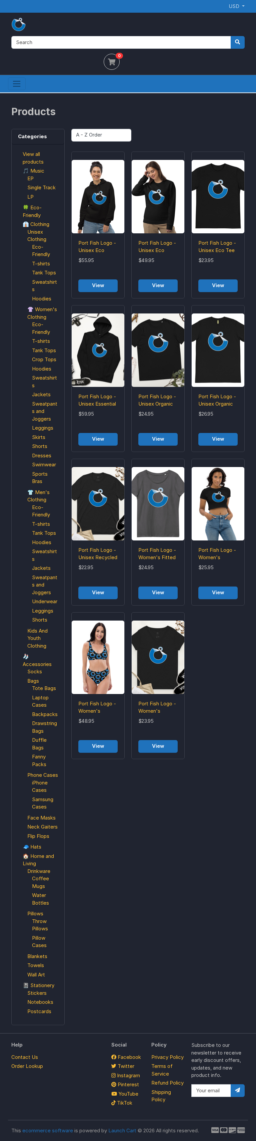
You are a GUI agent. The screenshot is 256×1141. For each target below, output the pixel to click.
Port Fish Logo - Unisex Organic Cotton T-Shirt (157, 400)
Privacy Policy (167, 1057)
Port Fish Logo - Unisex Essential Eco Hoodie (97, 400)
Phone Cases (42, 775)
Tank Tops (44, 272)
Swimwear (44, 464)
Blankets (37, 956)
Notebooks (40, 1002)
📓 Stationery (38, 985)
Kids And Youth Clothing (37, 638)
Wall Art (36, 974)
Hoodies (41, 298)
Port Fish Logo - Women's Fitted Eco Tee (157, 554)
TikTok (124, 1103)
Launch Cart (122, 1130)
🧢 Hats (32, 847)
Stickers (37, 993)
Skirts (38, 437)
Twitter (125, 1066)
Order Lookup (27, 1066)
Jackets (41, 394)
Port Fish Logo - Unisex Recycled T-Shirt (97, 554)
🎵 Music (33, 171)
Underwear (44, 601)
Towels (35, 965)
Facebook (128, 1057)
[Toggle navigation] (17, 83)
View (98, 285)
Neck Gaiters (42, 827)
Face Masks (41, 818)
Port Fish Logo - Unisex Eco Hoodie (97, 247)
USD (235, 6)
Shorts (39, 446)
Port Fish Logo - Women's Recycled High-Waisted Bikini (97, 707)
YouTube (127, 1094)
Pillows (35, 913)
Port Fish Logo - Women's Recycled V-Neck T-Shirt (157, 707)
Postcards (39, 1011)
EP (30, 178)
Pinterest (127, 1084)
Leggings (42, 428)
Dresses (41, 455)
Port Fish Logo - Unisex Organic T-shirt (217, 400)
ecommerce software (47, 1130)
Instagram (128, 1075)
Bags (33, 681)
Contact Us (24, 1057)
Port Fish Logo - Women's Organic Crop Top (217, 554)
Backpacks (45, 714)
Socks (34, 671)
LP (30, 197)
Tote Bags (44, 688)
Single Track (41, 187)
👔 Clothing (36, 224)
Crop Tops (44, 359)
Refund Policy (167, 1083)
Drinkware (38, 871)
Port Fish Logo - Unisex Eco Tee (217, 247)
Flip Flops (38, 836)
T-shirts (41, 263)
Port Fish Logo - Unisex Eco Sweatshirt (157, 247)
